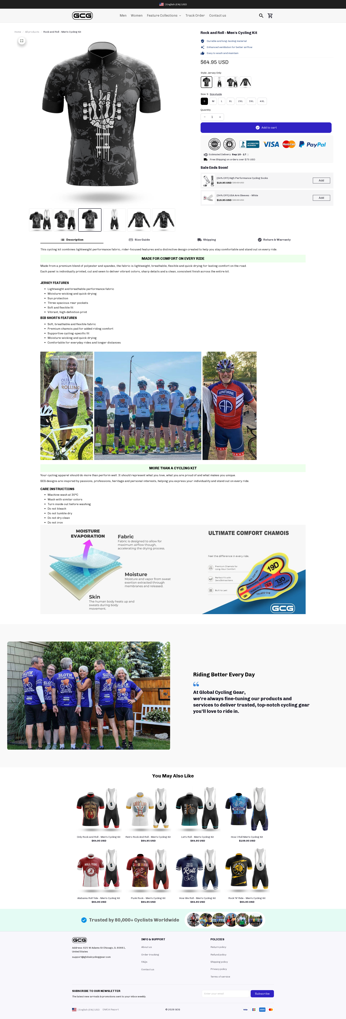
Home (17, 31)
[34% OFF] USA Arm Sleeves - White (237, 195)
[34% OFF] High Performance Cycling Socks (242, 178)
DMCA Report (111, 1009)
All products (32, 31)
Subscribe (262, 993)
